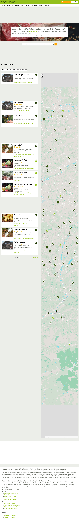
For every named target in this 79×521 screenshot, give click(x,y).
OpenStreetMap (75, 437)
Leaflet (47, 437)
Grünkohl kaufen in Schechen (11, 493)
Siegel (10, 69)
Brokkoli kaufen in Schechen (10, 494)
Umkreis (3, 69)
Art (7, 69)
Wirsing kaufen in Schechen (10, 496)
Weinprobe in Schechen (9, 518)
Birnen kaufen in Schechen (10, 508)
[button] (59, 251)
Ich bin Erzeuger (66, 1)
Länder (14, 69)
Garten (40, 5)
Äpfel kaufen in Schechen (10, 503)
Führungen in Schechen (9, 517)
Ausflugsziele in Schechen (10, 515)
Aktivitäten (34, 5)
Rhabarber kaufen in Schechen (11, 510)
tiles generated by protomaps (63, 437)
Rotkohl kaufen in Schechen (10, 499)
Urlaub (27, 5)
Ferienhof (39, 35)
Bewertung (24, 69)
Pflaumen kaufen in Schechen (11, 506)
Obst (22, 5)
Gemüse (17, 5)
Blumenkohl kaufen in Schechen (11, 498)
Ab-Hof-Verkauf (54, 35)
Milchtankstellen (46, 35)
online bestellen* (33, 31)
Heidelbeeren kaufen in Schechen (12, 505)
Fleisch (3, 5)
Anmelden (75, 1)
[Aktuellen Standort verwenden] (53, 44)
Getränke (47, 5)
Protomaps (70, 437)
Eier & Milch (10, 5)
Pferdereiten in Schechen (10, 514)
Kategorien (19, 69)
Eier (35, 35)
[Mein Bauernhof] (10, 2)
